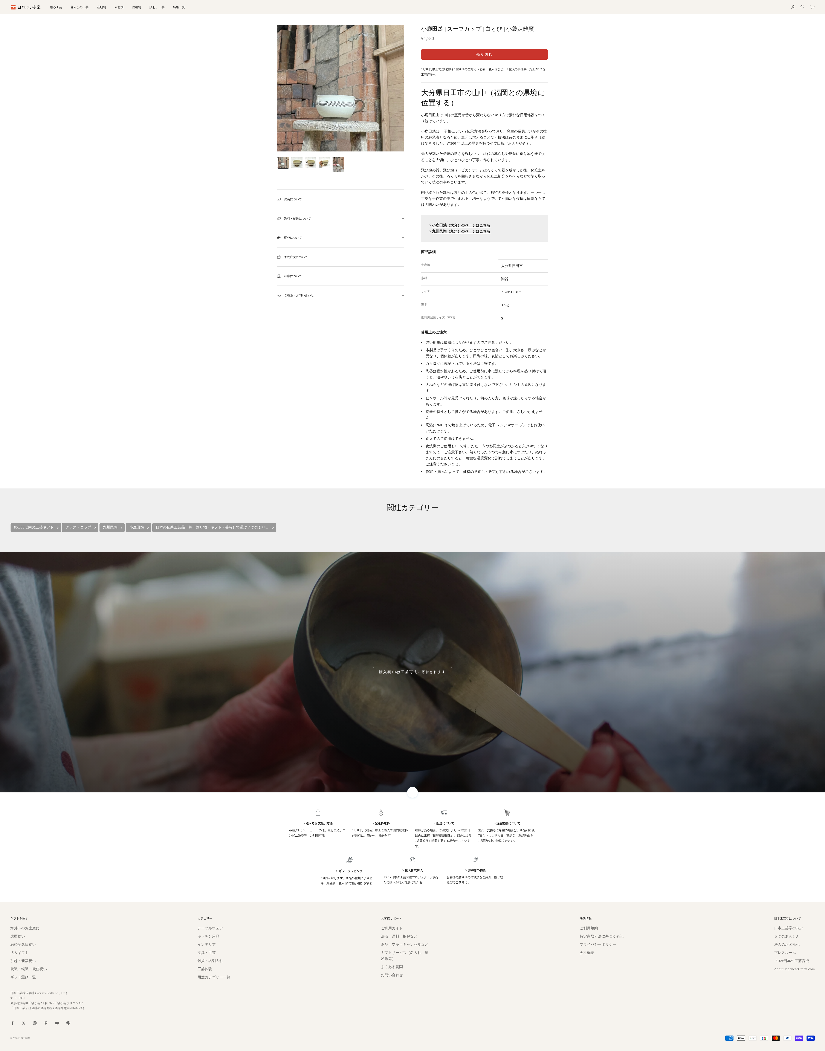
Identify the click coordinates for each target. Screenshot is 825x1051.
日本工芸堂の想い (788, 928)
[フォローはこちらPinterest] (46, 1023)
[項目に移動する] (283, 163)
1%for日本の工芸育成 (791, 961)
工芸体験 (204, 969)
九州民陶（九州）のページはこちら (461, 231)
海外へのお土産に (25, 928)
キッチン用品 (208, 936)
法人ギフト (19, 953)
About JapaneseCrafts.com (794, 969)
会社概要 (587, 953)
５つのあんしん (787, 936)
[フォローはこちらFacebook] (12, 1023)
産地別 (101, 7)
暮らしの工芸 (79, 7)
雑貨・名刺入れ (210, 961)
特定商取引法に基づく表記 (601, 936)
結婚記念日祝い (23, 945)
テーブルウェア (210, 928)
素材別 (119, 7)
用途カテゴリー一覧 (213, 977)
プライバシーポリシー (598, 945)
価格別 (136, 7)
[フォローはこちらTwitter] (23, 1023)
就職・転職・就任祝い (28, 969)
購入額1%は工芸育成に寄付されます (412, 672)
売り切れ (484, 54)
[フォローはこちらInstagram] (35, 1023)
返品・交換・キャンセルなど (404, 945)
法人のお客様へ (787, 945)
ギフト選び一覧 (23, 977)
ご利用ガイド (392, 928)
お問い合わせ (392, 975)
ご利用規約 (589, 928)
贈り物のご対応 (466, 69)
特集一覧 (179, 7)
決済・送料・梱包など (399, 936)
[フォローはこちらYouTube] (57, 1023)
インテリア (206, 945)
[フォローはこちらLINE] (68, 1023)
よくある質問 (392, 967)
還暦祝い (17, 936)
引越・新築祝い (23, 961)
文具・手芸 (206, 953)
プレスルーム (785, 953)
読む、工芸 (157, 7)
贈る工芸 (56, 7)
